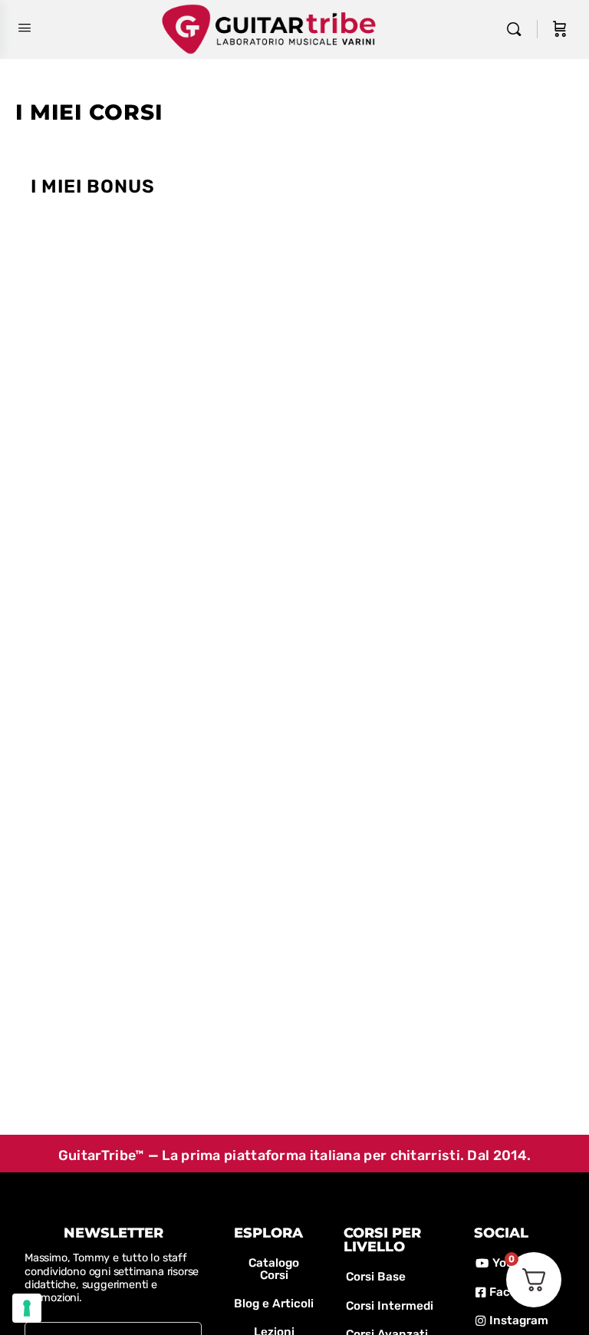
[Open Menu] (24, 28)
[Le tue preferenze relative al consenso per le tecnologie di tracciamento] (26, 1308)
